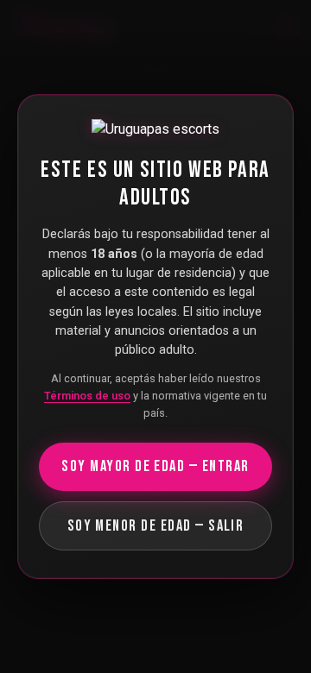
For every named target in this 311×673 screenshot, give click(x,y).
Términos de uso (87, 395)
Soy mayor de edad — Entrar (155, 466)
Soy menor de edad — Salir (155, 526)
